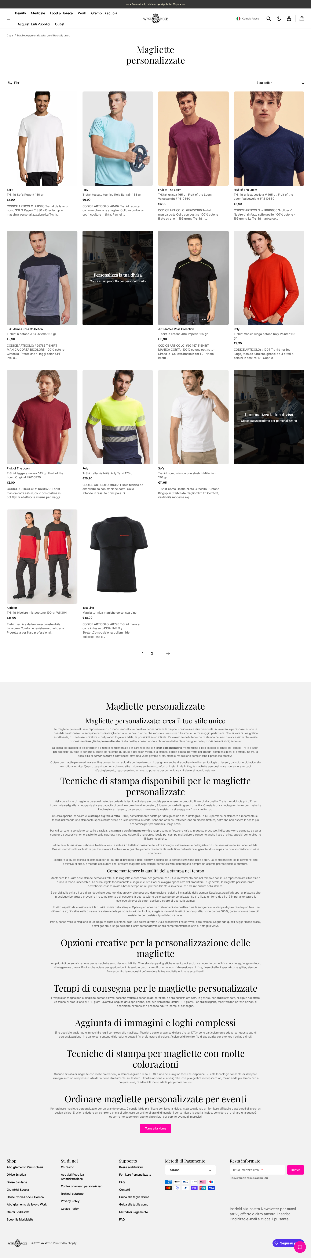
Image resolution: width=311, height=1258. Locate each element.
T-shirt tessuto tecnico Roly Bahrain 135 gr (112, 194)
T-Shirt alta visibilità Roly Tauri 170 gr (108, 473)
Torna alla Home (155, 1128)
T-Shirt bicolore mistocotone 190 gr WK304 (37, 612)
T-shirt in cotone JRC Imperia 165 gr (183, 334)
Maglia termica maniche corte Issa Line (109, 612)
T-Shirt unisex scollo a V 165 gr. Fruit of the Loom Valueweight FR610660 (263, 196)
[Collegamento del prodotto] (42, 156)
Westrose (46, 1243)
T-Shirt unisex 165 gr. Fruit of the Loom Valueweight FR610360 (185, 196)
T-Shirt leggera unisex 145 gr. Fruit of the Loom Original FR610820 (35, 475)
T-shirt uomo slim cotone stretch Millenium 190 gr (187, 475)
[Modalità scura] (278, 18)
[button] (247, 18)
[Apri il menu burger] (8, 18)
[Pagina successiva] (168, 653)
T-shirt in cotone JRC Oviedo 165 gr (31, 334)
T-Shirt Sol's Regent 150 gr (25, 194)
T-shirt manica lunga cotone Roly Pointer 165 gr (264, 336)
